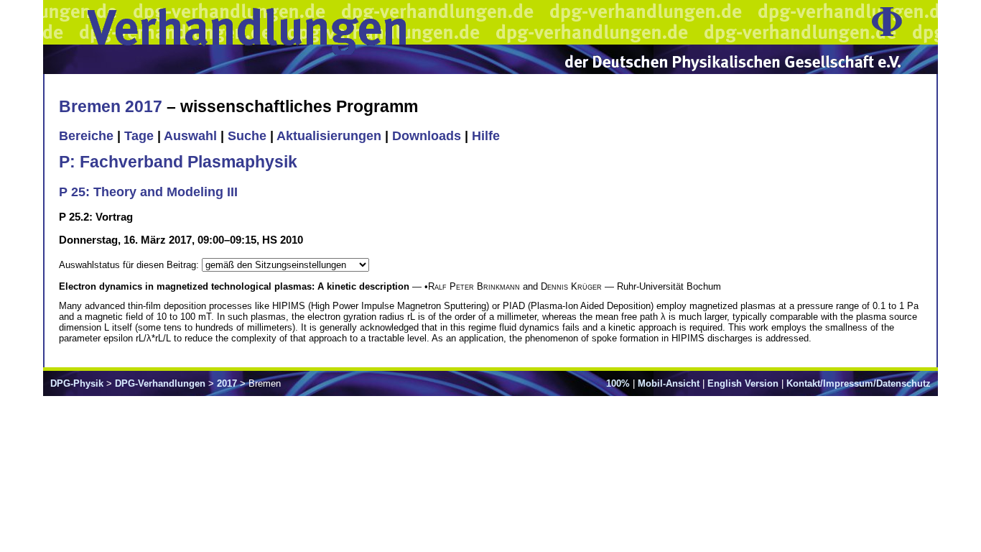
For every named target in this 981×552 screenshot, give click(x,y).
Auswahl (190, 136)
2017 (227, 383)
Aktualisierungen (328, 136)
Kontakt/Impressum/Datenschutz (858, 383)
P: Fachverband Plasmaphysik (178, 161)
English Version (742, 383)
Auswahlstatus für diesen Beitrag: (130, 264)
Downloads (426, 136)
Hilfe (486, 136)
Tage (139, 136)
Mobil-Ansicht (668, 383)
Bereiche (86, 136)
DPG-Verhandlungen (160, 383)
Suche (247, 136)
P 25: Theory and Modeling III (148, 192)
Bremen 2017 (110, 106)
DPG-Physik (76, 383)
